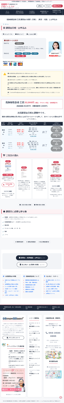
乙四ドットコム (8, 6)
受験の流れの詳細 (40, 204)
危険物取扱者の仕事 (30, 284)
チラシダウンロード (14, 337)
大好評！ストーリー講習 (11, 288)
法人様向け (32, 12)
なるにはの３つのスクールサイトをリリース (16, 366)
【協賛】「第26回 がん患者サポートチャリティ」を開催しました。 (17, 352)
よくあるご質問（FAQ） (52, 288)
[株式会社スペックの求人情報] (13, 380)
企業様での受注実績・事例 (52, 286)
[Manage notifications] (60, 397)
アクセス (48, 6)
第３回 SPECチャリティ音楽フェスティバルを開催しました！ (16, 357)
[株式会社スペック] (4, 345)
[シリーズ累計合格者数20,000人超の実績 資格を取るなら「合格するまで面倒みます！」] (13, 318)
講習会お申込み (57, 6)
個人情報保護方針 (44, 241)
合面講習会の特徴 (56, 12)
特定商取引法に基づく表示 (42, 307)
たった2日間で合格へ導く (11, 286)
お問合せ (40, 6)
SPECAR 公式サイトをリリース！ (16, 361)
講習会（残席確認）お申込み (33, 258)
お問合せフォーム (50, 293)
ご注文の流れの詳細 (26, 204)
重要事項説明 (20, 241)
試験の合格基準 (29, 291)
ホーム (7, 12)
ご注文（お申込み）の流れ (11, 295)
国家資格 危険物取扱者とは (32, 280)
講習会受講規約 (32, 241)
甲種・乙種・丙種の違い (31, 282)
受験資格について (29, 287)
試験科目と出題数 (29, 289)
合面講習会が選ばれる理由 (11, 284)
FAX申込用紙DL (9, 184)
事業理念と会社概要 (56, 307)
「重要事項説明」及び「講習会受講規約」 (12, 307)
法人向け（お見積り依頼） (33, 264)
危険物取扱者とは (44, 12)
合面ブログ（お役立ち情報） (53, 291)
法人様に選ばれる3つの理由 (53, 284)
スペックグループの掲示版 (15, 346)
